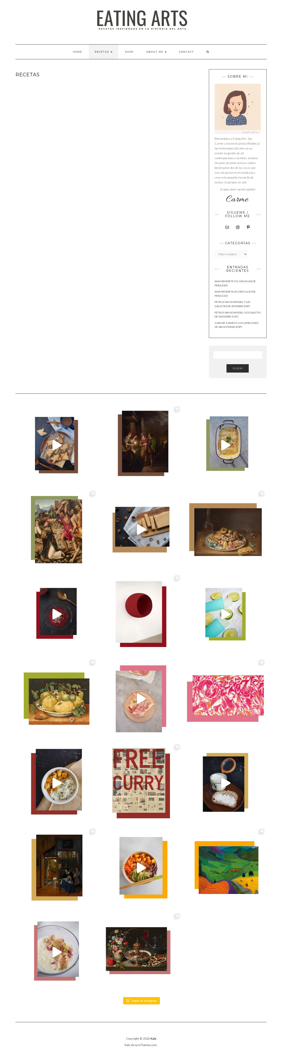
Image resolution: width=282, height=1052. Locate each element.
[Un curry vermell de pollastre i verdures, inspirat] (56, 783)
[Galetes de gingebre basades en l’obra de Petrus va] (56, 445)
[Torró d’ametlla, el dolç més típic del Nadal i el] (141, 530)
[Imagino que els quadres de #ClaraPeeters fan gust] (141, 952)
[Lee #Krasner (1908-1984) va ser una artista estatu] (225, 698)
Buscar (237, 368)
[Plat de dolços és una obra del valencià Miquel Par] (225, 530)
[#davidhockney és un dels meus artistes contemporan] (225, 867)
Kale (153, 1038)
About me (155, 51)
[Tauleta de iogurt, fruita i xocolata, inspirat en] (141, 698)
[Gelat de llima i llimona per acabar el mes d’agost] (225, 614)
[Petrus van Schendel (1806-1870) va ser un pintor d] (141, 445)
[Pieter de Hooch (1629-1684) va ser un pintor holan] (56, 867)
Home (77, 51)
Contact (186, 51)
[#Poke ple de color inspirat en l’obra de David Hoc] (141, 867)
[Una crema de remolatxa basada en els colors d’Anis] (56, 614)
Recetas (102, 51)
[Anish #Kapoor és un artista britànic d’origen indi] (141, 614)
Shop (129, 51)
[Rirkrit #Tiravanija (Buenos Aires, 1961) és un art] (141, 783)
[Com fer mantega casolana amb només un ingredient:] (225, 783)
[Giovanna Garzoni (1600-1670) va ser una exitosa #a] (56, 698)
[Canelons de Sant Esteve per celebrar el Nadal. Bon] (225, 445)
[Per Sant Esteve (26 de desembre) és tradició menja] (56, 530)
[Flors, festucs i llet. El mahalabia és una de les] (56, 952)
